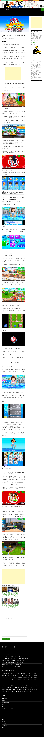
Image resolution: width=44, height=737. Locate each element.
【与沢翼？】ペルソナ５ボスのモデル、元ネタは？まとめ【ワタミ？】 (14, 662)
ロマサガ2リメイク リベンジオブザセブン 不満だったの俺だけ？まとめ (14, 683)
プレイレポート (4, 698)
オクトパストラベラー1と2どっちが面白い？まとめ (10, 691)
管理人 (10, 38)
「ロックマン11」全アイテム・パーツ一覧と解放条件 (11, 666)
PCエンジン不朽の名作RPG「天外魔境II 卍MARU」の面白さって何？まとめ (14, 689)
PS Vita (3, 721)
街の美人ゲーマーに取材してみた (7, 708)
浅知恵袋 (3, 700)
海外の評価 (3, 706)
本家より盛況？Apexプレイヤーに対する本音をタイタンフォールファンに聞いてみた (16, 594)
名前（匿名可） (5, 616)
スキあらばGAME (5, 9)
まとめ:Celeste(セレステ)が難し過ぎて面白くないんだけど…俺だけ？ (13, 685)
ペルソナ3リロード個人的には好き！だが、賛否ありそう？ (10, 594)
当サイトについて (4, 14)
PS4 (2, 715)
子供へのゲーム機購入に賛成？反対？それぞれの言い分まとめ (16, 606)
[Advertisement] (13, 73)
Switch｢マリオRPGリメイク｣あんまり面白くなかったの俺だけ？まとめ (14, 675)
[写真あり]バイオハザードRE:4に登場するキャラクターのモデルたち (13, 660)
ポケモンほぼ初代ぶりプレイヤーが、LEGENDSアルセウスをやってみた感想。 (4, 594)
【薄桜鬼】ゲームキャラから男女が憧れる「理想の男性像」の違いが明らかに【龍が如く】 (10, 606)
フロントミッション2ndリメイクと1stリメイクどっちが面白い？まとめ (14, 652)
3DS (3, 719)
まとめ (3, 704)
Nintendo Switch (5, 717)
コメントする (14, 38)
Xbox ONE (4, 723)
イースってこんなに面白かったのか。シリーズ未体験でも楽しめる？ (13, 673)
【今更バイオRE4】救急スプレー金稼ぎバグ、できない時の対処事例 (13, 654)
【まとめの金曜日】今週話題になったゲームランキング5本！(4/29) (4, 606)
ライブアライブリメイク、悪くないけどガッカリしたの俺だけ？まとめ (14, 677)
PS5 (2, 713)
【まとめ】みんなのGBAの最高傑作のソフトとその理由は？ (12, 656)
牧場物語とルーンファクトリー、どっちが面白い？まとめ (11, 664)
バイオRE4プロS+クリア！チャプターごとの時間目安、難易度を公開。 (14, 649)
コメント (4, 621)
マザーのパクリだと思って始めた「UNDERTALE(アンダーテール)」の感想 (14, 687)
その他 (3, 710)
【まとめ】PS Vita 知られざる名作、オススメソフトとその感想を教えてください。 (16, 658)
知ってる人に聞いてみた (6, 702)
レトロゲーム (4, 725)
